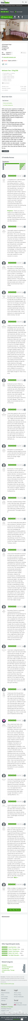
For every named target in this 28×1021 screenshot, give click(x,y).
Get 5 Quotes (4, 996)
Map (22, 17)
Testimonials (4, 998)
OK (22, 1019)
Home (2, 5)
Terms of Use (17, 992)
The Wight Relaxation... (14, 955)
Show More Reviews (14, 910)
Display (23, 52)
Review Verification (19, 996)
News (2, 994)
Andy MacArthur (12, 947)
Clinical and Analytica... (8, 103)
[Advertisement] (14, 928)
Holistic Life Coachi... (13, 953)
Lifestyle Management (7, 966)
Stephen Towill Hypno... (14, 951)
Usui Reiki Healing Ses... (8, 105)
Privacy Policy (17, 994)
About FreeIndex (5, 992)
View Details (5, 83)
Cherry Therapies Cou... (14, 949)
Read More (5, 151)
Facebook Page (18, 1003)
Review (15, 17)
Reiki (3, 972)
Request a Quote (6, 17)
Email (19, 17)
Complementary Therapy (9, 5)
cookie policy (16, 1019)
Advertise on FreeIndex (7, 1006)
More (16, 877)
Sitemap (3, 1000)
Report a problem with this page (7, 983)
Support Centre (5, 1010)
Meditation (4, 965)
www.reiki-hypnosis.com (9, 57)
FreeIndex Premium (6, 1008)
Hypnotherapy (19, 5)
